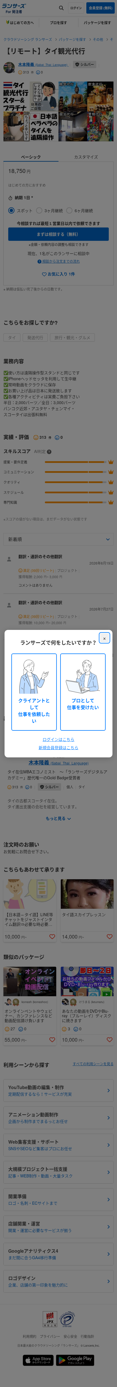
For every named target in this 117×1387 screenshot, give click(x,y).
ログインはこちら (58, 739)
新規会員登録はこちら (58, 747)
